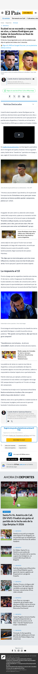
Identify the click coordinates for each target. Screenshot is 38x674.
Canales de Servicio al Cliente (24, 659)
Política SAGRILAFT (11, 663)
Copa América (22, 448)
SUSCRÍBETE (27, 13)
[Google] (12, 459)
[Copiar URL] (28, 96)
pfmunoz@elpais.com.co (12, 671)
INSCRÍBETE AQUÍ (19, 440)
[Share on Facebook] (9, 96)
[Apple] (25, 459)
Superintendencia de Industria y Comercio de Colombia (21, 666)
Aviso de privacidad (30, 660)
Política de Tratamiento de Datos (19, 435)
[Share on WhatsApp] (19, 96)
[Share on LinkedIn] (23, 96)
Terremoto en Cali (18, 18)
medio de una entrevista (11, 147)
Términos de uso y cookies (13, 662)
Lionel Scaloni (22, 445)
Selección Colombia (10, 445)
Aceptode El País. (19, 435)
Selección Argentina (10, 448)
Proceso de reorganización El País (15, 668)
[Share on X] (14, 96)
